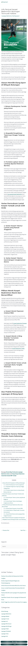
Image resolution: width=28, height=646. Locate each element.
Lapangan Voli (4, 636)
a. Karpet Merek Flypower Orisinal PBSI (13, 508)
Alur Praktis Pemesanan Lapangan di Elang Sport (13, 517)
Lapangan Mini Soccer (6, 624)
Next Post (24, 530)
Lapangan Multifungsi (6, 626)
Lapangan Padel (5, 629)
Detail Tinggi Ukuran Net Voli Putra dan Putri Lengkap (14, 602)
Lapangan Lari (4, 621)
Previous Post (5, 530)
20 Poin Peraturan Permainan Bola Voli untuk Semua (13, 585)
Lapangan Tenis (4, 633)
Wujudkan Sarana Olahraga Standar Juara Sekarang (14, 519)
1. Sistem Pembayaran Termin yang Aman (14, 484)
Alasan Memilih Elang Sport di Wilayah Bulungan (13, 483)
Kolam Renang (4, 611)
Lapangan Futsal (5, 619)
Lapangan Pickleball (6, 631)
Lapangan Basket (5, 616)
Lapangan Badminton (7, 16)
